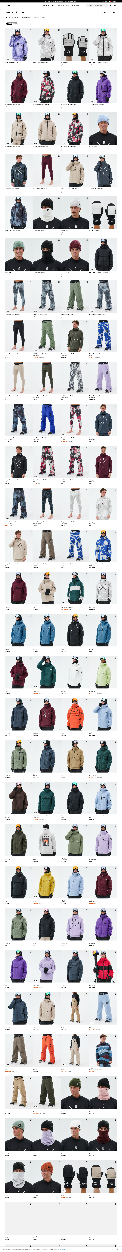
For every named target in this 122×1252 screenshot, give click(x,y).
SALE (67, 5)
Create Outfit (75, 5)
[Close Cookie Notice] (118, 1249)
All (6, 17)
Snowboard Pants (14, 17)
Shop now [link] (74, 1)
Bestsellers (46, 5)
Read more (62, 1249)
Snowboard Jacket (26, 17)
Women (60, 5)
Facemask (36, 17)
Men (53, 5)
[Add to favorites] (30, 30)
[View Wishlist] (111, 5)
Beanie (43, 17)
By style (15, 23)
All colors (9, 23)
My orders (104, 1)
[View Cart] (115, 5)
